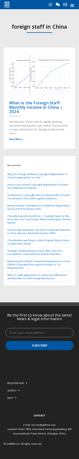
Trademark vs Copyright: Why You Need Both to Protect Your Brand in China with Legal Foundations (38, 196)
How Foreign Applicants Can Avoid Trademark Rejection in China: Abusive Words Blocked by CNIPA (39, 231)
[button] (72, 5)
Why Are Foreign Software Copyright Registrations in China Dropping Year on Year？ (37, 175)
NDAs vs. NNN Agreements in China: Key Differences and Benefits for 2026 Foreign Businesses (37, 276)
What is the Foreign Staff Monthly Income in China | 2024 (35, 107)
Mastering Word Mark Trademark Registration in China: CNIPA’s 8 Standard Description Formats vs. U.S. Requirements (38, 264)
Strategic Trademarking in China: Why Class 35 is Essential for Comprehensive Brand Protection (35, 252)
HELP (10, 397)
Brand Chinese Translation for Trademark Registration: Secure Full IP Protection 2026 (38, 207)
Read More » (16, 139)
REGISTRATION (15, 383)
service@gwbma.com (43, 424)
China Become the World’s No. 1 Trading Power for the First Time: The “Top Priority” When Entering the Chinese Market (39, 219)
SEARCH (11, 390)
